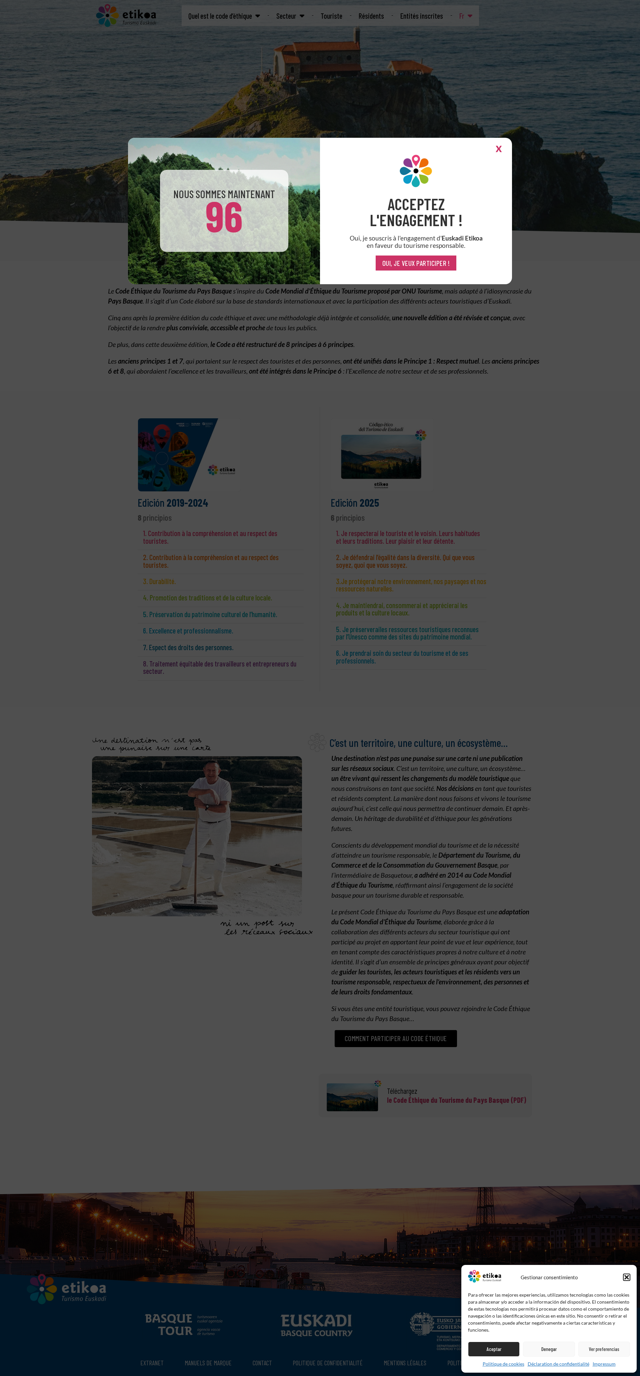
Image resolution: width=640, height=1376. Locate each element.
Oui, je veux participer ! (416, 263)
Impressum (604, 1364)
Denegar (549, 1349)
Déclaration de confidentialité (558, 1364)
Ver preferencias (604, 1349)
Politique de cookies (503, 1364)
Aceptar (494, 1349)
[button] (626, 1277)
